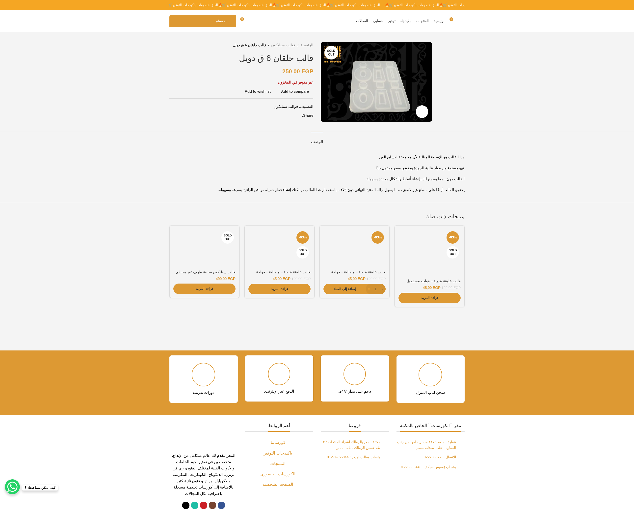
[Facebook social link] (299, 115)
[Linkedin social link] (281, 115)
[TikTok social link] (185, 505)
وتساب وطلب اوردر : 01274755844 (353, 457)
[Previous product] (184, 45)
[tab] (317, 139)
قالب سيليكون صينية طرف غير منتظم (206, 272)
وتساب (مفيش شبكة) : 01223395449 (428, 467)
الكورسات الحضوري (277, 474)
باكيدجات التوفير (278, 453)
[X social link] (293, 115)
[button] (354, 289)
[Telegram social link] (275, 115)
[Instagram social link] (212, 505)
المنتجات (278, 463)
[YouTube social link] (203, 505)
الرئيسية (306, 45)
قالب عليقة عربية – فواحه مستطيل (433, 281)
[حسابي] (253, 21)
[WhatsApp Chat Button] (12, 486)
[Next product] (172, 45)
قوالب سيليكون (283, 45)
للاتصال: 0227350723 (440, 457)
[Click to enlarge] (422, 111)
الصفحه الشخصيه (278, 484)
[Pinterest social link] (287, 115)
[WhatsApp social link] (194, 505)
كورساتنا (278, 442)
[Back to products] (178, 45)
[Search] (462, 21)
